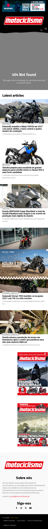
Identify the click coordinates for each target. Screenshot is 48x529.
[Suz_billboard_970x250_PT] (24, 11)
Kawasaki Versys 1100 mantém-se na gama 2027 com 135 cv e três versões (22, 297)
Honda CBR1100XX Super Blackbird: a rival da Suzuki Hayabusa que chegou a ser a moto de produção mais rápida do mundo (23, 213)
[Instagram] (21, 508)
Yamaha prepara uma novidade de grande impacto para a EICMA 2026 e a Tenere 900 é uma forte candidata (23, 170)
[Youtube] (30, 508)
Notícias (6, 123)
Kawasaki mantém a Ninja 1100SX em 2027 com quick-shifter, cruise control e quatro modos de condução (22, 128)
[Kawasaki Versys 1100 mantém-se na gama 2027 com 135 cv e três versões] (24, 281)
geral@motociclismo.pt (20, 496)
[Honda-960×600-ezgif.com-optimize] (24, 279)
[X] (25, 508)
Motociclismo (14, 517)
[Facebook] (16, 508)
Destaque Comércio (10, 293)
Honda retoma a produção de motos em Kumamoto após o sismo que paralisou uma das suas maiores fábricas (23, 339)
